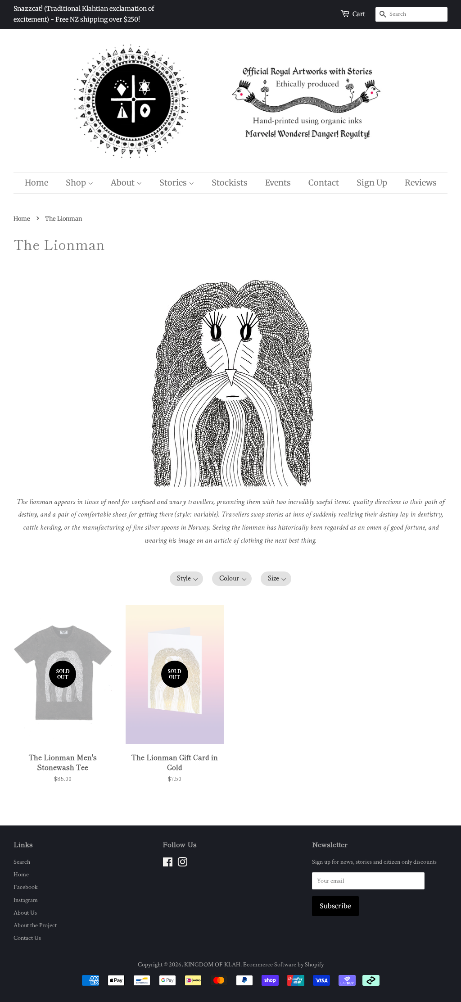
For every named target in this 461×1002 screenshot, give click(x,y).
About (123, 182)
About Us (25, 912)
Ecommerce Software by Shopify (283, 964)
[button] (186, 578)
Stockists (230, 182)
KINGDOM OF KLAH (212, 964)
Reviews (421, 182)
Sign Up (372, 182)
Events (278, 182)
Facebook (26, 887)
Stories (174, 182)
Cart (359, 14)
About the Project (35, 925)
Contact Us (27, 938)
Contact (323, 182)
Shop (77, 182)
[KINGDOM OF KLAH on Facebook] (168, 864)
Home (36, 182)
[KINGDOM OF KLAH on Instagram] (182, 864)
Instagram (26, 900)
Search (22, 861)
